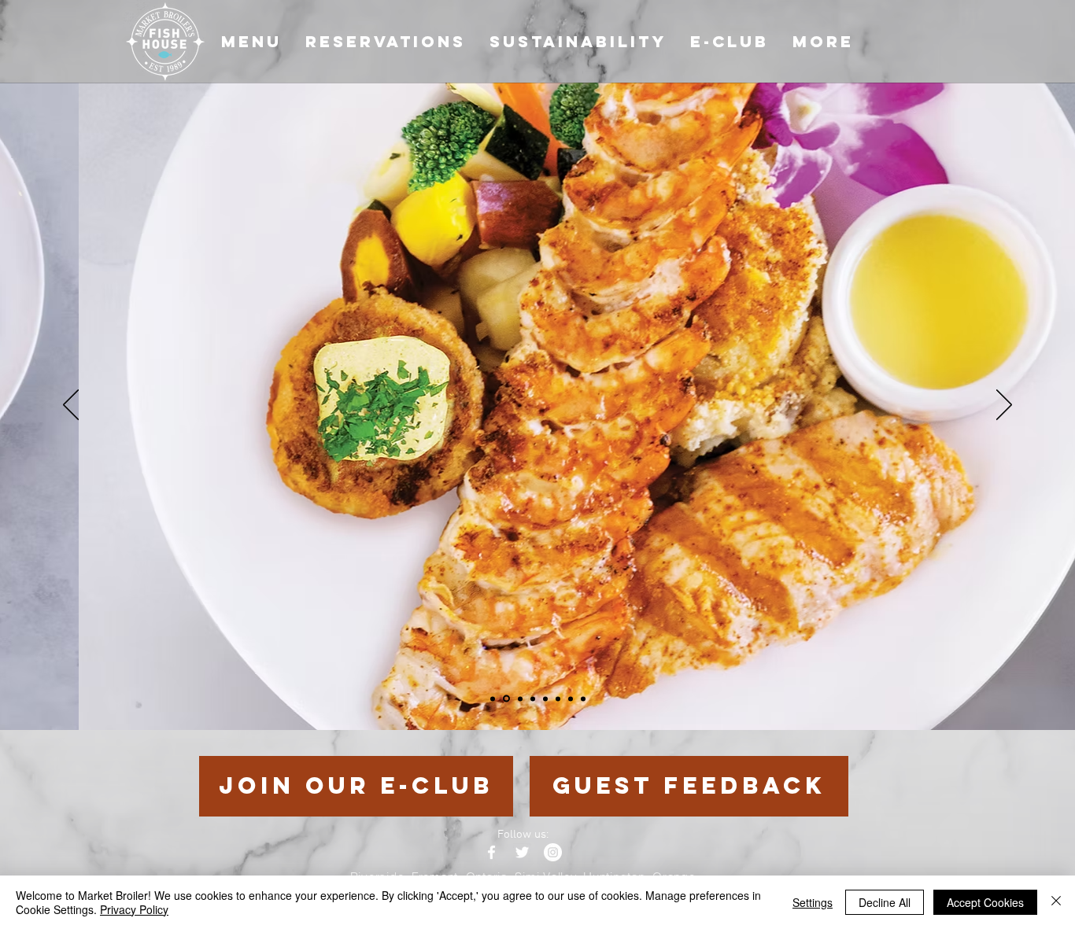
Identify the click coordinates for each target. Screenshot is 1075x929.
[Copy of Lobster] (545, 698)
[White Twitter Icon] (522, 852)
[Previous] (71, 405)
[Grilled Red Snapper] (520, 698)
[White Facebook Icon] (491, 852)
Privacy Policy (134, 909)
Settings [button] (812, 902)
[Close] (1056, 902)
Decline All (885, 902)
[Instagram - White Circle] (553, 852)
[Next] (1004, 405)
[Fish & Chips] (532, 698)
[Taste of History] (506, 698)
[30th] (492, 698)
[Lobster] (583, 698)
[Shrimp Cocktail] (570, 698)
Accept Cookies (985, 902)
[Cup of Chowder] (558, 698)
